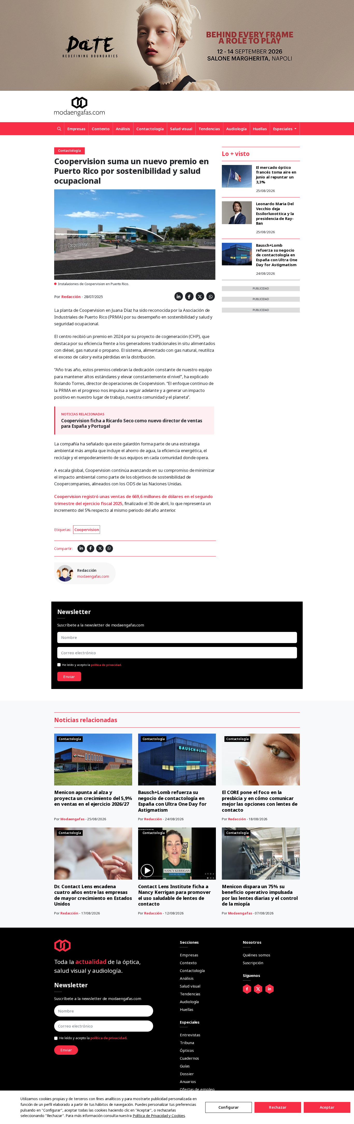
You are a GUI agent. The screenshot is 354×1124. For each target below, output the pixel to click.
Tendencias (209, 128)
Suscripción (253, 962)
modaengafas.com (93, 576)
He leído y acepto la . (92, 665)
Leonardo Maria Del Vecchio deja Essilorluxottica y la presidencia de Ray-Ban (275, 213)
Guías (185, 1065)
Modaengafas (72, 819)
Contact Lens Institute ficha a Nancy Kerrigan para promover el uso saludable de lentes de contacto (174, 895)
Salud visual (181, 128)
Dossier (187, 1073)
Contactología (150, 128)
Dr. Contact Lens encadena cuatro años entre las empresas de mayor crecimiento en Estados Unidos (93, 895)
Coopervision (86, 529)
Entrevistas (190, 1034)
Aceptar (327, 1107)
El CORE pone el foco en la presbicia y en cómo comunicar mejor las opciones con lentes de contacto (260, 801)
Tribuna (187, 1042)
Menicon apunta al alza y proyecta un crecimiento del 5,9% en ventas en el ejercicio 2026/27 (93, 798)
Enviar (69, 676)
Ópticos (187, 1050)
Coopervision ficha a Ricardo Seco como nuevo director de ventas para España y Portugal (131, 423)
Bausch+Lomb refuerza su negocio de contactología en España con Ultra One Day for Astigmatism (276, 255)
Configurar (228, 1107)
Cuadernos (189, 1058)
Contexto (101, 128)
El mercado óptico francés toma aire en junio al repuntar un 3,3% (276, 174)
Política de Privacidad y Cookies (159, 1115)
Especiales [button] (283, 128)
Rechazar (277, 1107)
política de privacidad (106, 665)
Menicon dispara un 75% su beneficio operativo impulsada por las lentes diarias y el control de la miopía (260, 895)
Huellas (260, 128)
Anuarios (188, 1081)
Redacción (71, 296)
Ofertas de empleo (197, 1089)
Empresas (76, 128)
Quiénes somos (256, 954)
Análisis (123, 128)
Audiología (236, 128)
